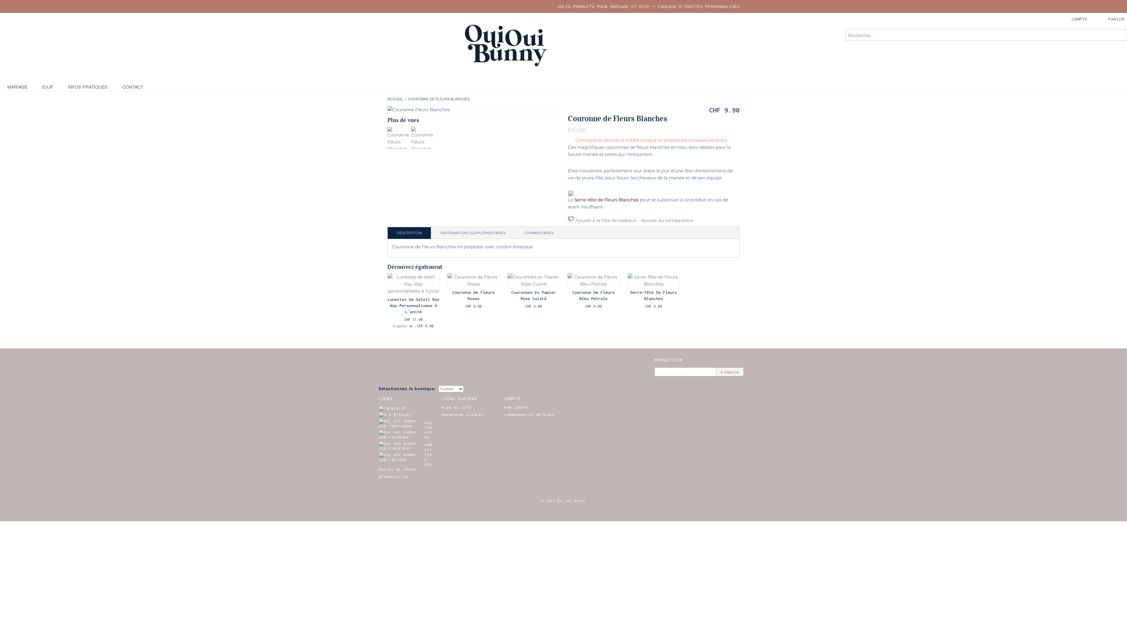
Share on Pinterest (706, 220)
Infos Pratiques (88, 87)
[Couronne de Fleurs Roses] (473, 280)
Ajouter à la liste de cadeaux (605, 220)
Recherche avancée (462, 415)
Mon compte (516, 407)
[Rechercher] (1121, 35)
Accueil (395, 98)
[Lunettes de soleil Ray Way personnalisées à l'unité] (413, 284)
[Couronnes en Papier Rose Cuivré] (533, 280)
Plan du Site (456, 407)
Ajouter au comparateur (667, 220)
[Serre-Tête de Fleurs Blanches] (653, 280)
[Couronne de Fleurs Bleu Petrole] (593, 280)
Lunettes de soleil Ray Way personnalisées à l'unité (413, 305)
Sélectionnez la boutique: (407, 388)
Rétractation (394, 477)
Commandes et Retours (529, 415)
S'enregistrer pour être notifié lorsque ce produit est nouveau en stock (651, 140)
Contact (132, 87)
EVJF (47, 87)
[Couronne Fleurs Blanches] (398, 138)
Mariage (17, 87)
